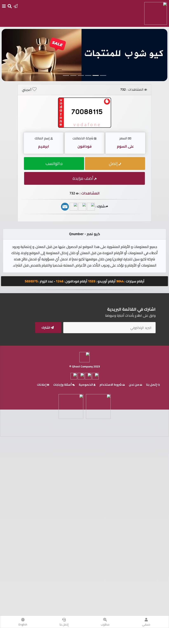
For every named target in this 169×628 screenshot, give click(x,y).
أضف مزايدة (83, 178)
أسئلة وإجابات (62, 384)
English (23, 624)
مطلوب (105, 624)
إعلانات (42, 384)
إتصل (114, 163)
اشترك (46, 328)
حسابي (146, 624)
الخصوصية (86, 384)
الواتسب (53, 163)
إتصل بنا (64, 624)
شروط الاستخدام (111, 384)
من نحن (134, 384)
